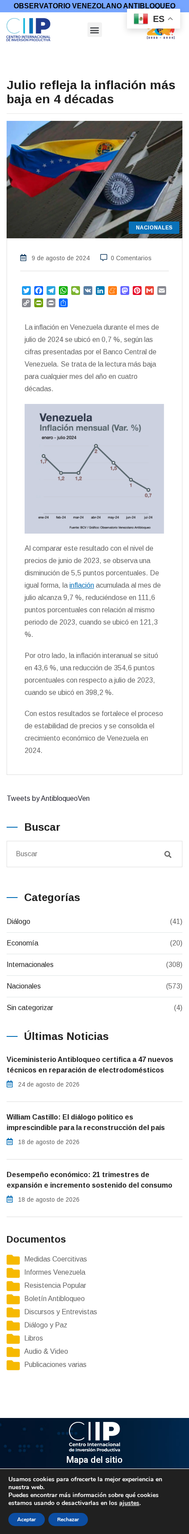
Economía (22, 943)
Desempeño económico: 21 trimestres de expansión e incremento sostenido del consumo (89, 1180)
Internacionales (30, 964)
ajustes (129, 1503)
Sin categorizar (30, 1007)
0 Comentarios (131, 258)
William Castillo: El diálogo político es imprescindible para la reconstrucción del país (86, 1122)
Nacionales (24, 986)
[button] (94, 29)
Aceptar (26, 1519)
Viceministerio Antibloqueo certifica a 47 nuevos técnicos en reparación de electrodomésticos (90, 1065)
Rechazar (68, 1519)
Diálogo (18, 921)
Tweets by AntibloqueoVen (48, 798)
